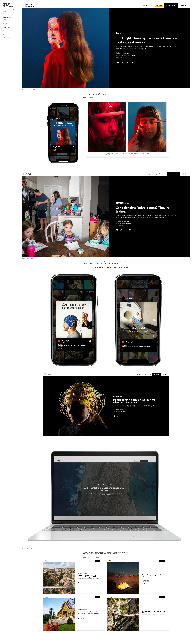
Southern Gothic (7, 31)
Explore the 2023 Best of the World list (91, 557)
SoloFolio (9, 38)
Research (5, 23)
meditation (115, 266)
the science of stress (99, 266)
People (4, 29)
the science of (110, 266)
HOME (4, 11)
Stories (4, 19)
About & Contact (7, 13)
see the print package (123, 266)
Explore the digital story (88, 97)
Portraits (5, 21)
